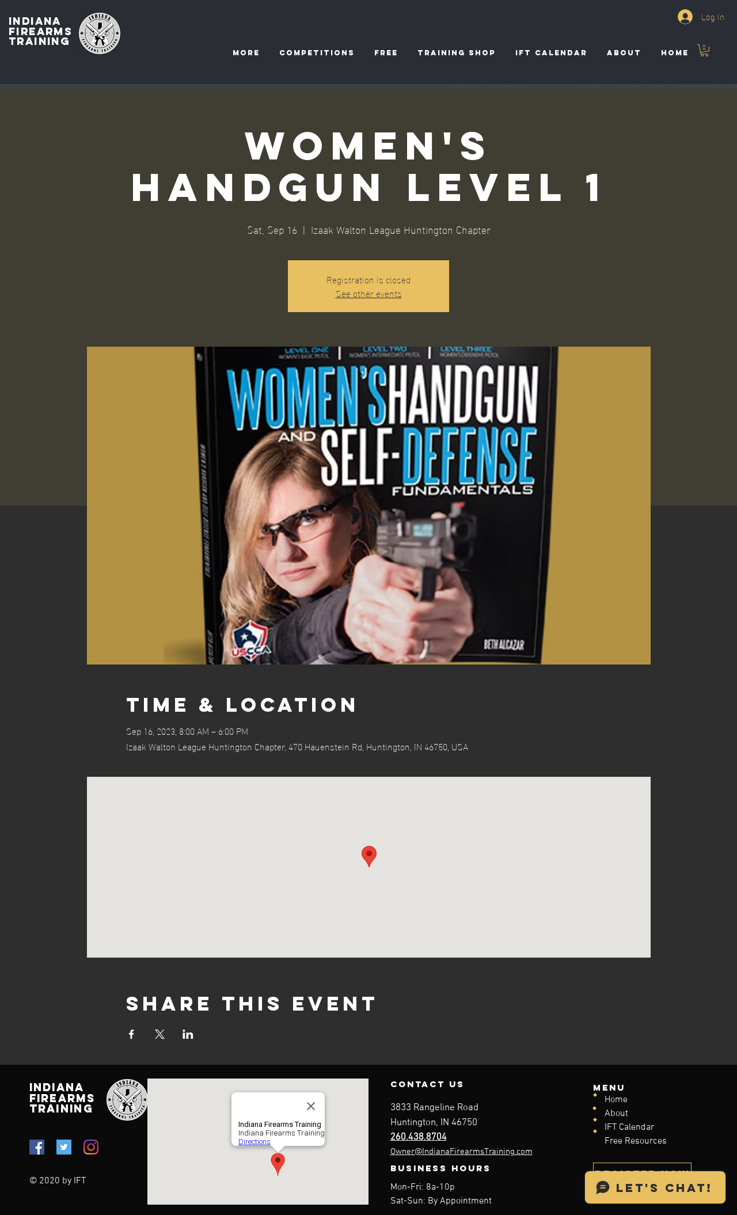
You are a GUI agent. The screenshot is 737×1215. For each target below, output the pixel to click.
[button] (385, 53)
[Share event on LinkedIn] (188, 1034)
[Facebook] (36, 1147)
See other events (369, 292)
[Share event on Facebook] (131, 1034)
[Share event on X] (159, 1034)
